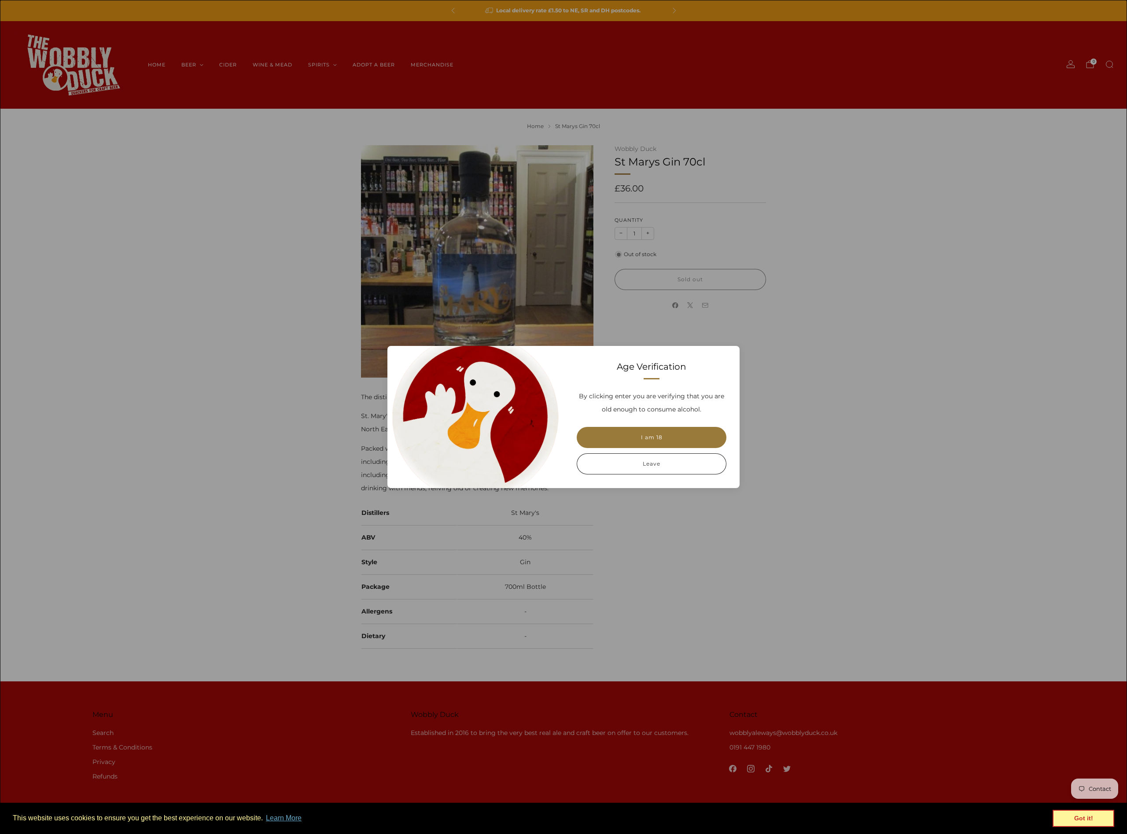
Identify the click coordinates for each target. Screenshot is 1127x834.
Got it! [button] (1083, 818)
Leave (651, 463)
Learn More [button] (284, 818)
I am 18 (652, 437)
